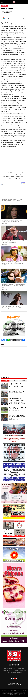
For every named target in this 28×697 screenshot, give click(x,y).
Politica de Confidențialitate (9, 668)
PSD (12, 28)
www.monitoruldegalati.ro (14, 684)
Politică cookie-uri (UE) (7, 670)
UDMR (24, 28)
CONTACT (16, 670)
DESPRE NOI (19, 672)
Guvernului (22, 39)
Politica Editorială (19, 176)
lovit (17, 89)
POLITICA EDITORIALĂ (12, 672)
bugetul (12, 41)
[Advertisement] (14, 159)
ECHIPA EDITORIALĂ (23, 670)
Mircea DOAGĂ (7, 12)
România (9, 37)
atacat (19, 87)
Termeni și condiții (20, 668)
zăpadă (10, 133)
